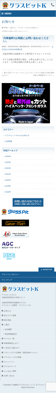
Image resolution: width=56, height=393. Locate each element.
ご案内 (6, 325)
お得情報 (8, 141)
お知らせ (7, 311)
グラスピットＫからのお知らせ (17, 135)
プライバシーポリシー (10, 274)
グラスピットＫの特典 (12, 357)
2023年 (8, 162)
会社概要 (8, 329)
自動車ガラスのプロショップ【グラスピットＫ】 (32, 385)
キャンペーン (9, 362)
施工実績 (7, 320)
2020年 (8, 180)
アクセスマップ (10, 366)
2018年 (8, 192)
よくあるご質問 (10, 371)
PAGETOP (47, 269)
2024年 (8, 156)
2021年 (8, 174)
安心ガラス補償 (10, 315)
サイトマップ (7, 280)
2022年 (8, 168)
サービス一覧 (9, 339)
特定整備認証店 (11, 334)
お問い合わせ (9, 376)
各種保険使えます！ (12, 343)
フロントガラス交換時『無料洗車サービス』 (21, 353)
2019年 (8, 186)
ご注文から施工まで (12, 348)
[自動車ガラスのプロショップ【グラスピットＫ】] (24, 5)
